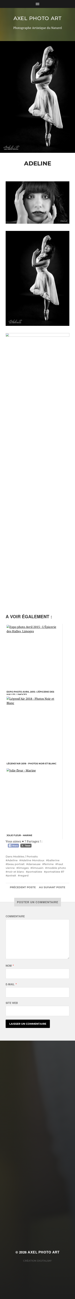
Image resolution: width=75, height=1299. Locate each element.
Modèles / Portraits (25, 856)
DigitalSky (44, 1260)
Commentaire (15, 916)
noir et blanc (15, 871)
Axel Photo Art (37, 18)
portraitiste (35, 871)
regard (24, 875)
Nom (10, 965)
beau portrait (16, 864)
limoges (23, 868)
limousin (38, 868)
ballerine (54, 860)
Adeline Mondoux (32, 860)
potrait (11, 875)
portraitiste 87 (55, 871)
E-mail (11, 984)
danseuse (34, 864)
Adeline (12, 860)
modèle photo (56, 868)
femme (49, 864)
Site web (12, 1003)
